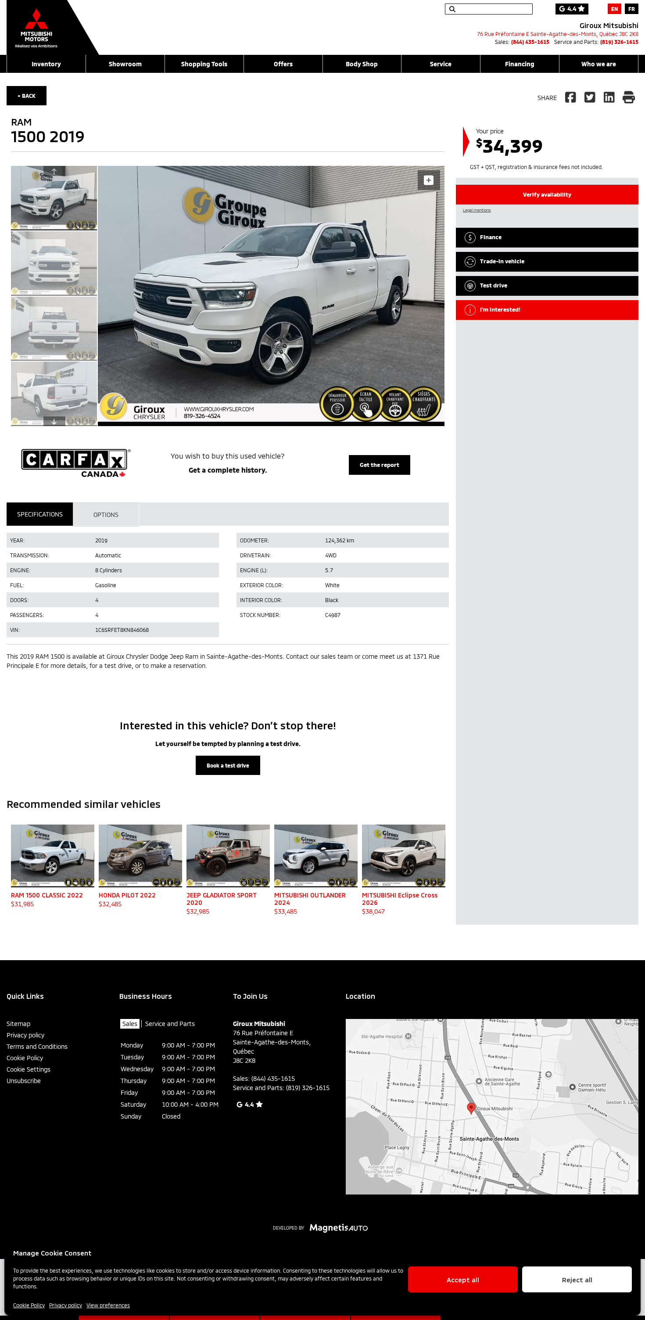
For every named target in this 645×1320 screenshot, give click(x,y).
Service (441, 64)
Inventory (46, 64)
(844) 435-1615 (530, 42)
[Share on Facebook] (571, 97)
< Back (27, 96)
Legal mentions (477, 210)
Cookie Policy (29, 1305)
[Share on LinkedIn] (609, 97)
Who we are (598, 64)
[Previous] (54, 171)
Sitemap (18, 1023)
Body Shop (362, 64)
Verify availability (547, 194)
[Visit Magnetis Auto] (341, 1227)
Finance (491, 236)
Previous (84, 296)
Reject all (577, 1280)
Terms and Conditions (37, 1046)
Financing (519, 64)
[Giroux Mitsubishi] (53, 23)
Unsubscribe (24, 1080)
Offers (283, 64)
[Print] (628, 97)
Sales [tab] (129, 1023)
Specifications (40, 514)
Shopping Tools (204, 64)
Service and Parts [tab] (170, 1023)
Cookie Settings (28, 1069)
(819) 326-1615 (619, 42)
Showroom (125, 64)
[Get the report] (227, 463)
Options (105, 514)
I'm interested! (500, 309)
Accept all (463, 1280)
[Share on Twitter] (590, 97)
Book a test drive (228, 765)
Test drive (493, 285)
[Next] (54, 421)
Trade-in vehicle (502, 261)
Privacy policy (65, 1305)
